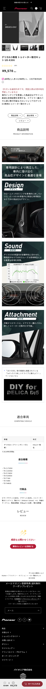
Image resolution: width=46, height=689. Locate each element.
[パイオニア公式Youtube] (29, 620)
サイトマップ (7, 648)
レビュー (22, 120)
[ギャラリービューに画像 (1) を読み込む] (6, 48)
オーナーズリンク (9, 656)
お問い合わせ (7, 640)
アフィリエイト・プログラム (14, 652)
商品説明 (14, 115)
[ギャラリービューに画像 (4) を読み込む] (33, 48)
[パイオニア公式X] (24, 620)
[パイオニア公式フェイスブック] (19, 620)
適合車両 (30, 115)
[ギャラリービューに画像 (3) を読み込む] (24, 48)
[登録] (38, 610)
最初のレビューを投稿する (23, 546)
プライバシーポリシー (30, 599)
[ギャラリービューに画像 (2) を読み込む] (15, 48)
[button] (4, 8)
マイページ (6, 660)
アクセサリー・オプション (17, 575)
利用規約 (17, 599)
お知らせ (5, 632)
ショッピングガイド (10, 636)
